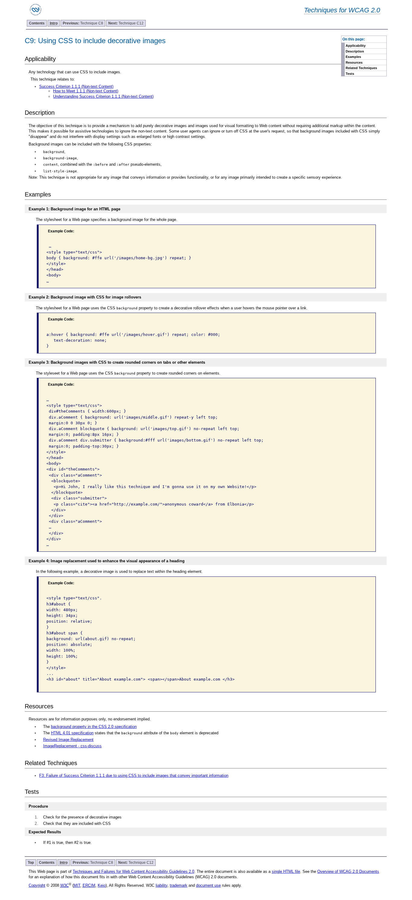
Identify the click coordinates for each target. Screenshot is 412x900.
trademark (178, 885)
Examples (353, 57)
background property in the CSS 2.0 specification (94, 726)
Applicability (356, 45)
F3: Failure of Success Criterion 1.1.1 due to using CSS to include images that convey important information (133, 775)
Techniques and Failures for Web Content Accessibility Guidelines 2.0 (133, 871)
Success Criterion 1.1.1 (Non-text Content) (76, 86)
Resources (354, 62)
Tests (350, 73)
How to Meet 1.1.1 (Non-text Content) (85, 91)
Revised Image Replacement (68, 739)
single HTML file (286, 871)
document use (208, 885)
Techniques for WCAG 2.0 (342, 10)
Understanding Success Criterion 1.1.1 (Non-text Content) (103, 96)
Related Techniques (361, 68)
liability (161, 885)
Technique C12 (126, 23)
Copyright (37, 885)
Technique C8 (83, 23)
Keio (102, 885)
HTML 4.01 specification (72, 733)
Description (355, 51)
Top (31, 862)
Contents (37, 23)
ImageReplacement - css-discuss (72, 746)
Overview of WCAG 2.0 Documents (348, 871)
